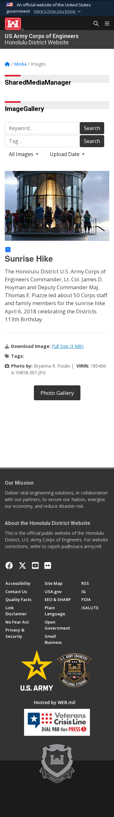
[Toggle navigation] (104, 24)
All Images (22, 154)
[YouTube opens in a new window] (35, 565)
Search (92, 128)
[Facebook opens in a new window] (9, 565)
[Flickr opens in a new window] (47, 565)
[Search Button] (93, 24)
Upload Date (65, 154)
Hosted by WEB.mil (54, 702)
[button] (58, 11)
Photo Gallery (57, 392)
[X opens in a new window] (22, 565)
